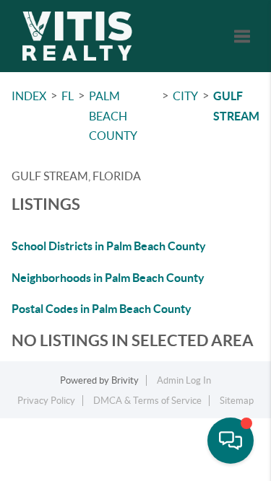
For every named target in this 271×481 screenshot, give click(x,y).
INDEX (29, 95)
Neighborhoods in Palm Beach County (108, 277)
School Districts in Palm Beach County (109, 245)
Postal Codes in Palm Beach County (102, 308)
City (185, 95)
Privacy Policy (46, 400)
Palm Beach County (113, 115)
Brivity (125, 380)
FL (67, 95)
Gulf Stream (236, 106)
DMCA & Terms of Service (147, 400)
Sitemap (237, 400)
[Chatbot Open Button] (230, 441)
